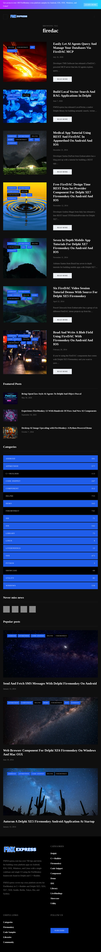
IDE (32, 47)
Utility (50, 578)
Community (8, 942)
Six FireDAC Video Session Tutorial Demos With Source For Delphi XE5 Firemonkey (75, 292)
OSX (37, 139)
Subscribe (59, 930)
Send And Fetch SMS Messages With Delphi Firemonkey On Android (50, 683)
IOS (31, 139)
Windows (12, 51)
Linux (50, 541)
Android (12, 136)
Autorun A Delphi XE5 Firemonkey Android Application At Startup (48, 821)
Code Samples (9, 932)
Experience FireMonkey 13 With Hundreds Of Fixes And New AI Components (59, 411)
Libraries (7, 937)
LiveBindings (50, 548)
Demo (34, 95)
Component (13, 191)
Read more (62, 79)
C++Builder (50, 474)
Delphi (11, 47)
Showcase (50, 571)
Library (50, 533)
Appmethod (24, 136)
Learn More (91, 5)
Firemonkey (22, 47)
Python (50, 563)
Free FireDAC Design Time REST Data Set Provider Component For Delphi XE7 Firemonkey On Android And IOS (73, 192)
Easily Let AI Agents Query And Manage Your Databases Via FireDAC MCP (75, 47)
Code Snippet (14, 95)
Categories (8, 922)
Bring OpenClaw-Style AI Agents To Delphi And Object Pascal (51, 394)
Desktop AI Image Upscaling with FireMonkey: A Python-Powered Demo (57, 428)
